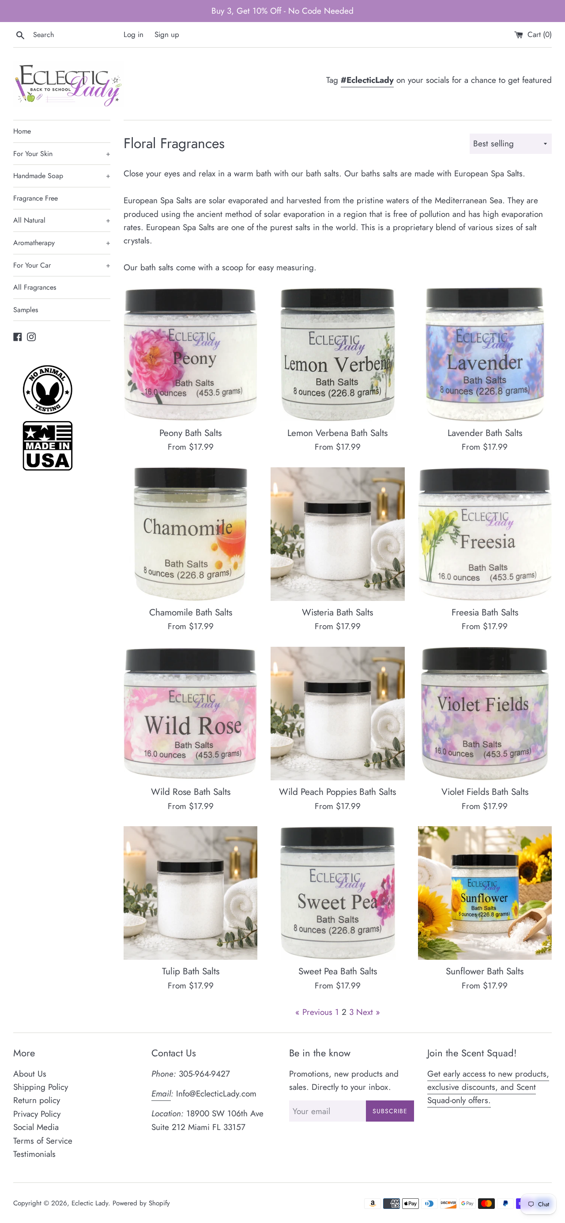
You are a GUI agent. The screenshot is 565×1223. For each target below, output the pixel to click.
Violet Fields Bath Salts (484, 791)
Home (22, 131)
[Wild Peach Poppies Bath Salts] (337, 713)
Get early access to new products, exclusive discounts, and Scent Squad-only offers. (488, 1087)
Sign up (166, 34)
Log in (133, 34)
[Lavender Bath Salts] (485, 354)
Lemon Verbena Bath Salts (337, 433)
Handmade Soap (61, 176)
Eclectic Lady (90, 1203)
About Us (29, 1074)
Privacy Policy (36, 1114)
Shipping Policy (40, 1087)
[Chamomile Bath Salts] (190, 534)
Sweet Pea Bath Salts (337, 971)
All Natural (61, 220)
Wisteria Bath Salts (337, 612)
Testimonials (34, 1154)
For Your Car (61, 265)
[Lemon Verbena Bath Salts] (337, 354)
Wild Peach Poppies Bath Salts (337, 791)
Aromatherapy (61, 243)
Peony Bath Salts (190, 433)
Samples (25, 310)
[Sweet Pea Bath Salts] (337, 893)
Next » (368, 1012)
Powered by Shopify (141, 1203)
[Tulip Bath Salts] (190, 893)
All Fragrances (34, 287)
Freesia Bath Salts (485, 612)
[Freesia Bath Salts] (485, 534)
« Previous (313, 1012)
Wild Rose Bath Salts (190, 791)
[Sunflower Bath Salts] (485, 893)
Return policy (36, 1100)
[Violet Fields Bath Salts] (485, 713)
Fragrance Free (35, 198)
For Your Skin (61, 154)
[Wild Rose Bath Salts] (190, 713)
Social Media (36, 1127)
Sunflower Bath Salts (485, 971)
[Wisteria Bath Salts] (337, 534)
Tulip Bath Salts (190, 971)
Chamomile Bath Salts (190, 612)
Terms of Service (42, 1141)
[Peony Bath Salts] (190, 354)
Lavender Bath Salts (485, 433)
